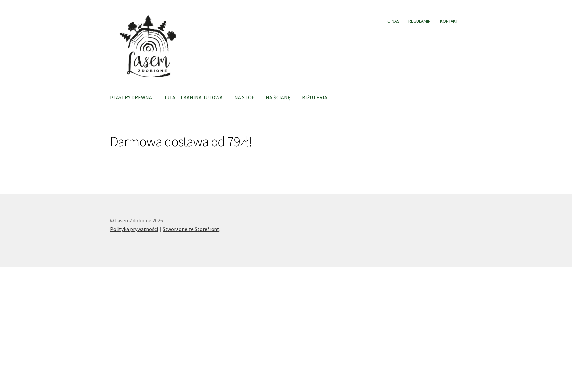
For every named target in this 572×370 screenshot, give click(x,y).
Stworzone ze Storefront (191, 229)
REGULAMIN (419, 21)
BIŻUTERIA (314, 97)
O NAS (393, 21)
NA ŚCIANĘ (278, 97)
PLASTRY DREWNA (131, 97)
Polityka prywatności (134, 229)
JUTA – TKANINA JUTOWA (193, 97)
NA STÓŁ (244, 97)
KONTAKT (449, 21)
